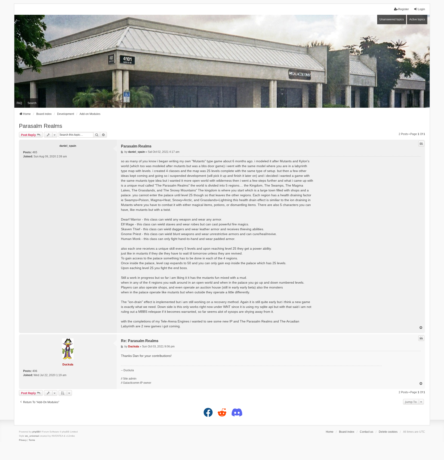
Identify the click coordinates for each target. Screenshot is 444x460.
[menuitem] (23, 440)
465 (34, 152)
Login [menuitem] (421, 9)
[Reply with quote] (421, 143)
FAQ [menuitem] (19, 103)
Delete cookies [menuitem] (388, 431)
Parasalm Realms (40, 126)
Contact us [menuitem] (366, 431)
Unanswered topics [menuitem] (391, 19)
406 (34, 371)
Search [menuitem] (32, 103)
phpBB (36, 431)
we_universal (32, 436)
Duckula (67, 364)
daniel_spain (67, 145)
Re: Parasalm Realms (139, 341)
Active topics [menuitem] (417, 19)
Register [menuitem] (403, 9)
